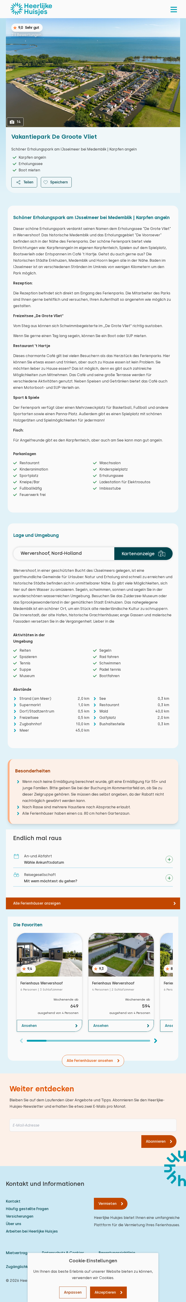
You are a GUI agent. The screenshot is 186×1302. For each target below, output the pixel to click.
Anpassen (73, 1292)
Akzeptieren (105, 1292)
